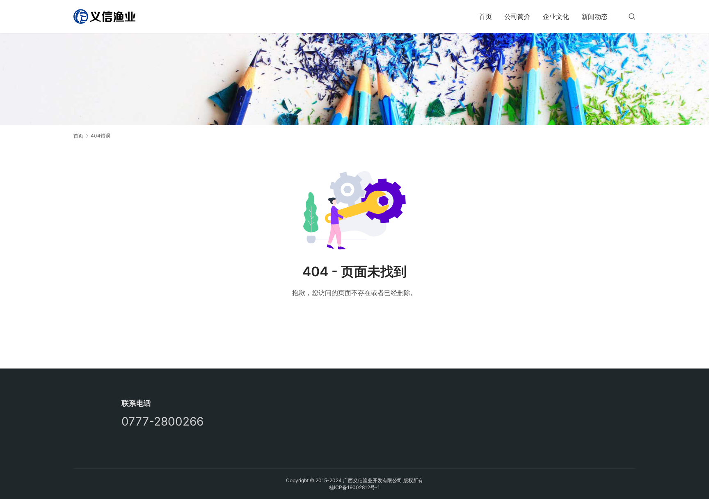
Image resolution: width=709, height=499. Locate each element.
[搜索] (632, 16)
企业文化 (556, 16)
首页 (485, 16)
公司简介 (517, 16)
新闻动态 (594, 16)
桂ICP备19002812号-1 (354, 487)
